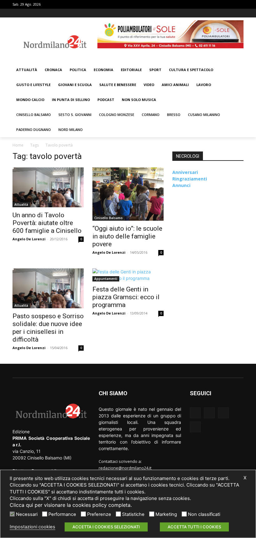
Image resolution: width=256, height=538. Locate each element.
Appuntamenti (105, 278)
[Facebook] (214, 13)
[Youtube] (240, 13)
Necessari (26, 514)
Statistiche (133, 514)
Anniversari (185, 172)
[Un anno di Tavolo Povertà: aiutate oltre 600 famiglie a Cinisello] (48, 187)
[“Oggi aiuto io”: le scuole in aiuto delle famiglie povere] (128, 194)
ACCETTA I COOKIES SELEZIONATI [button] (106, 526)
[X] (231, 13)
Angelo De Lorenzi (29, 239)
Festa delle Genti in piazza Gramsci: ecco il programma (126, 297)
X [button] (245, 478)
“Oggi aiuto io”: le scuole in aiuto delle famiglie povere (127, 236)
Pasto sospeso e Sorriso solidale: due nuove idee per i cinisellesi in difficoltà (48, 327)
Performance (62, 514)
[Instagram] (222, 13)
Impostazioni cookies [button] (32, 527)
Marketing (166, 514)
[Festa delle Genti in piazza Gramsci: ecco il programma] (128, 274)
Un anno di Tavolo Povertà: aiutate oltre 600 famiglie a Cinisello (46, 222)
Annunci (181, 185)
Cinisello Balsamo (108, 218)
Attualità (21, 204)
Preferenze (99, 514)
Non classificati (204, 514)
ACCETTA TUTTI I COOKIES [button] (194, 526)
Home (17, 145)
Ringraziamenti (189, 179)
